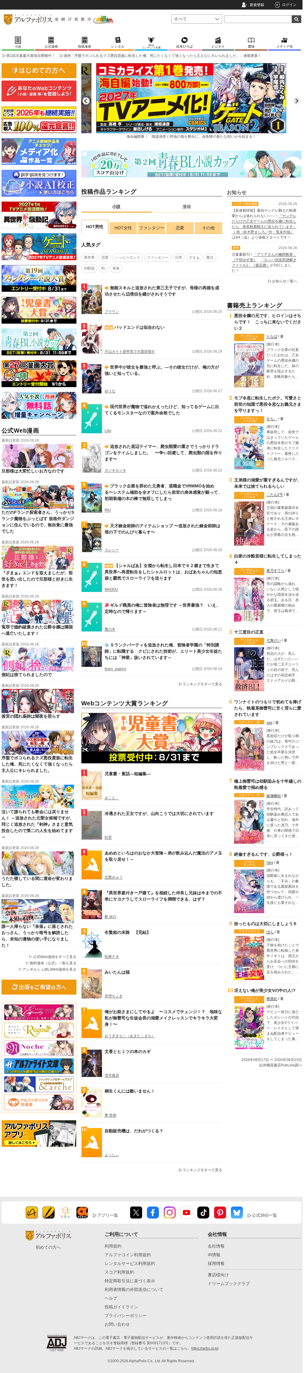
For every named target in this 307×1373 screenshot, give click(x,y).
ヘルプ (111, 1298)
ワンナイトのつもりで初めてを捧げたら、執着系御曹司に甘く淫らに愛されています (267, 708)
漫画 (187, 206)
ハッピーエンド (127, 257)
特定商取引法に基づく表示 (130, 1280)
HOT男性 (94, 226)
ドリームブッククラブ (229, 1283)
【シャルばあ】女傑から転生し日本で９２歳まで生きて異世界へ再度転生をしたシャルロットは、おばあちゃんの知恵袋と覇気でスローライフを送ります (163, 572)
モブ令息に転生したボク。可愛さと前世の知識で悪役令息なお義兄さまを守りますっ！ (267, 404)
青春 (116, 268)
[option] (191, 101)
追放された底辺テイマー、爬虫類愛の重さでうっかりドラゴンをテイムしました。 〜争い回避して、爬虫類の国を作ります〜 (163, 452)
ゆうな (110, 391)
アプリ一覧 (107, 1215)
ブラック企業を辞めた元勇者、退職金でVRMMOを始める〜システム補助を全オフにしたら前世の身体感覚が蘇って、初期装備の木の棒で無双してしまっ (163, 492)
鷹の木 (110, 629)
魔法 (209, 257)
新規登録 (257, 5)
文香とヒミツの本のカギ (128, 1051)
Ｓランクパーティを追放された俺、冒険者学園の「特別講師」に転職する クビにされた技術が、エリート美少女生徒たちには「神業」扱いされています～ (163, 651)
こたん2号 (275, 494)
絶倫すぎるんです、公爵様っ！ (263, 854)
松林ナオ (112, 956)
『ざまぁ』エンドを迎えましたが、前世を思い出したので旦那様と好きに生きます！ (37, 579)
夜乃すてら (276, 571)
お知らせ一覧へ (284, 281)
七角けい (274, 640)
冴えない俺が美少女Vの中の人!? (265, 990)
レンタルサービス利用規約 (130, 1263)
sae (270, 723)
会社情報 (216, 1246)
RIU (108, 510)
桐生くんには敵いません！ (130, 1091)
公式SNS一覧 (264, 1215)
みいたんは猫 (117, 972)
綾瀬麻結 (274, 796)
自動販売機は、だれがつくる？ (134, 1130)
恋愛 (180, 227)
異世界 (89, 257)
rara (270, 862)
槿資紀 (272, 999)
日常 (178, 257)
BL (103, 268)
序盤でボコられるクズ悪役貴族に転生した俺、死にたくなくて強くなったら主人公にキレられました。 (37, 764)
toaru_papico (115, 669)
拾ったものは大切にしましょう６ (265, 923)
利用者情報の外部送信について (134, 1289)
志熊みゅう (114, 877)
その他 (208, 227)
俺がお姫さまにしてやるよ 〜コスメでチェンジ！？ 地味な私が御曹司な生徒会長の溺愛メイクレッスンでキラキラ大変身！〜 (163, 1018)
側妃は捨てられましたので (26, 674)
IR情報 (214, 1254)
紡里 (108, 837)
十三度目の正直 (249, 632)
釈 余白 (110, 917)
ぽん (270, 932)
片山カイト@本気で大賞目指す (130, 351)
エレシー (112, 550)
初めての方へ (48, 1247)
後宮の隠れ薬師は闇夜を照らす (30, 716)
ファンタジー (151, 227)
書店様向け (218, 1274)
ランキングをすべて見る (202, 684)
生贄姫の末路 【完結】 (128, 932)
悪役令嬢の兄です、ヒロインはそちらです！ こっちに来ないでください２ (267, 322)
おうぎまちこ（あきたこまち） (130, 1036)
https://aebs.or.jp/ (205, 1348)
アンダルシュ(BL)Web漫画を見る (49, 969)
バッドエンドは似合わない (139, 327)
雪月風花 (112, 1075)
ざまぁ (194, 257)
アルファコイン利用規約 (128, 1254)
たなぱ (272, 336)
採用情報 (216, 1263)
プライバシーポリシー (126, 1315)
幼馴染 (89, 268)
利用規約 (113, 1246)
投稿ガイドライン (121, 1306)
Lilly (108, 431)
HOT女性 (123, 227)
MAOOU (111, 589)
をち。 (272, 419)
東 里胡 (110, 1115)
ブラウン (112, 312)
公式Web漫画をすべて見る (54, 957)
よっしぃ (112, 1155)
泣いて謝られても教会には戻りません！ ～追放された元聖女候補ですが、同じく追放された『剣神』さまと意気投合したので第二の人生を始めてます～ (37, 824)
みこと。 (112, 798)
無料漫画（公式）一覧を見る (53, 963)
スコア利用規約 (119, 1272)
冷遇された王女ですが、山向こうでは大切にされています (159, 813)
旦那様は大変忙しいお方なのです (32, 471)
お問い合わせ (117, 1324)
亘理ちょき (114, 996)
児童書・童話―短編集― (128, 773)
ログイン (289, 5)
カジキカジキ (115, 470)
